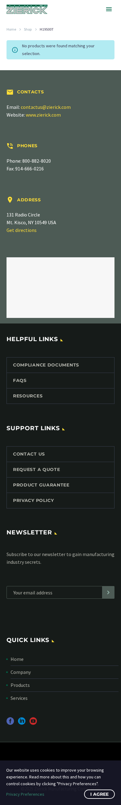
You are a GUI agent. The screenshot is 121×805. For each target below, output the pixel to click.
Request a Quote (36, 469)
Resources (28, 396)
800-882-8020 (36, 161)
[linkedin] (21, 723)
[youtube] (33, 723)
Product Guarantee (41, 485)
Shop (28, 29)
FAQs (20, 380)
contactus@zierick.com (46, 107)
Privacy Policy (33, 500)
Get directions (22, 230)
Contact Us (29, 454)
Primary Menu (108, 9)
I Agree (99, 794)
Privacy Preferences (25, 794)
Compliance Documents (46, 365)
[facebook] (10, 723)
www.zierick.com (43, 115)
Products (20, 685)
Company (21, 672)
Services (19, 698)
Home (11, 29)
